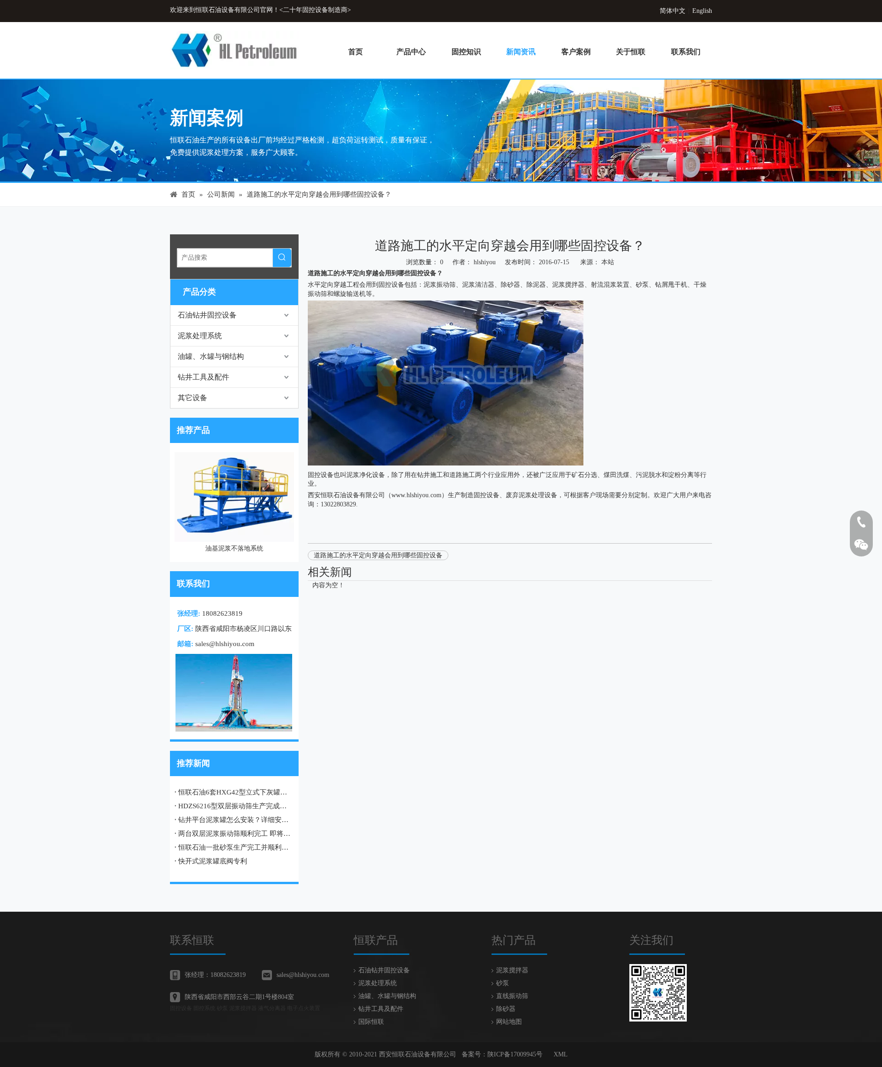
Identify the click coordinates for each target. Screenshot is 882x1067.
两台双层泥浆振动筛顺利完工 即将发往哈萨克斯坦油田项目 (234, 833)
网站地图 (509, 1021)
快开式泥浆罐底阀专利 (212, 861)
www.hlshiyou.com (416, 495)
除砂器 (505, 1008)
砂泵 (502, 983)
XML (561, 1054)
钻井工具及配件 (203, 377)
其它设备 (192, 398)
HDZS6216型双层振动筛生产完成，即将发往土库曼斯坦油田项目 (234, 806)
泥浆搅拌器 (568, 284)
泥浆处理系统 (200, 336)
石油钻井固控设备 (207, 315)
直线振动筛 (512, 996)
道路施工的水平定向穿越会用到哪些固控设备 (378, 555)
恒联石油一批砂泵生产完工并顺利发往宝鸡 (234, 847)
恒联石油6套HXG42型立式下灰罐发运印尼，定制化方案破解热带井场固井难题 (234, 792)
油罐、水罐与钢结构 (211, 356)
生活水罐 (235, 458)
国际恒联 (371, 1021)
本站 (607, 262)
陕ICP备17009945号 (515, 1054)
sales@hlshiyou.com (224, 643)
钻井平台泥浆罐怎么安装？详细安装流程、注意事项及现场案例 (234, 819)
